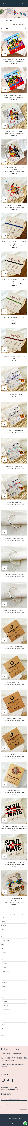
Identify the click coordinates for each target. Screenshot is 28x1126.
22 (7, 917)
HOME (2, 929)
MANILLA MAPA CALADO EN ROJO (14, 95)
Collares (4, 960)
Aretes (3, 948)
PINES (2, 937)
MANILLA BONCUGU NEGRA (14, 430)
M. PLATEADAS (6, 975)
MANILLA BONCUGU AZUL (14, 394)
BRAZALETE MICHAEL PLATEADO (14, 610)
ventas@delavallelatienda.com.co (10, 1089)
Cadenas (4, 967)
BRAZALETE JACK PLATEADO (14, 538)
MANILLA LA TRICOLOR (14, 206)
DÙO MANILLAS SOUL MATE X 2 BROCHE (14, 826)
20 (22, 914)
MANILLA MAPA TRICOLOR (14, 131)
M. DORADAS (6, 971)
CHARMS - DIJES (5, 940)
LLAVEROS (3, 933)
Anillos (3, 978)
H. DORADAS (6, 1001)
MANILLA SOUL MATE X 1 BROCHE (14, 862)
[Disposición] (2, 29)
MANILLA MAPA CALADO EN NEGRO (14, 59)
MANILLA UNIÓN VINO (14, 754)
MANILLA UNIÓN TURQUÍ (14, 682)
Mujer (14, 61)
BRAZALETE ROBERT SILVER (14, 574)
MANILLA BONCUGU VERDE (14, 466)
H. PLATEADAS (6, 1009)
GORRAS (3, 921)
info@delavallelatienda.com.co (9, 1087)
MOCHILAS (3, 925)
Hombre (6, 61)
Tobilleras (4, 963)
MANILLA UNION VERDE (14, 718)
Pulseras (18, 61)
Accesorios (4, 982)
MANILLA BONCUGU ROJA (14, 502)
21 (3, 917)
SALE (2, 1036)
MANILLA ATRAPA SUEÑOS (14, 790)
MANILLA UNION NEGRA (14, 646)
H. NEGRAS (5, 1005)
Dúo (2, 828)
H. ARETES (4, 994)
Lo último (10, 61)
